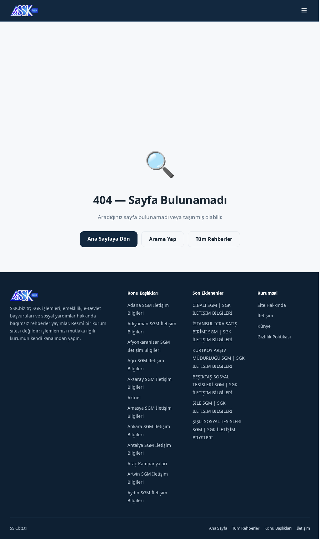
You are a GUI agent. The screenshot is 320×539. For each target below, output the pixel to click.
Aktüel (134, 398)
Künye (264, 326)
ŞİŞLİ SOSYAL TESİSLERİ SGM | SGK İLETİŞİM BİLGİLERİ (217, 429)
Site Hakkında (272, 305)
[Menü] (304, 10)
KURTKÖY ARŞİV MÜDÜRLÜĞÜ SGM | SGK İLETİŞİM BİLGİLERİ (218, 358)
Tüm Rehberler (214, 239)
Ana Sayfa (218, 528)
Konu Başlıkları (278, 528)
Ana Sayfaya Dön (109, 238)
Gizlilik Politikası (274, 337)
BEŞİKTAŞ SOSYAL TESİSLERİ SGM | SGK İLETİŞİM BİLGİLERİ (215, 385)
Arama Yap (162, 239)
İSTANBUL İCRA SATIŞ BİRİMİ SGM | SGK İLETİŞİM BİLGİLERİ (214, 331)
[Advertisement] (160, 71)
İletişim (265, 315)
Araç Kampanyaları (147, 464)
